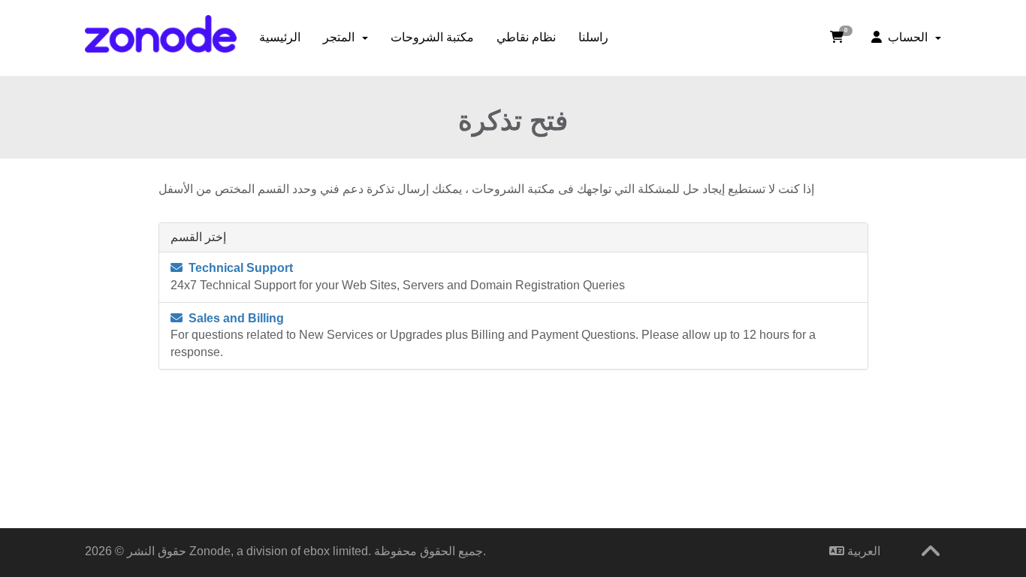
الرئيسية (279, 37)
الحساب (908, 37)
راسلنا (593, 37)
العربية (862, 551)
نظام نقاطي (526, 37)
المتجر (342, 37)
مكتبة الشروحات (432, 37)
